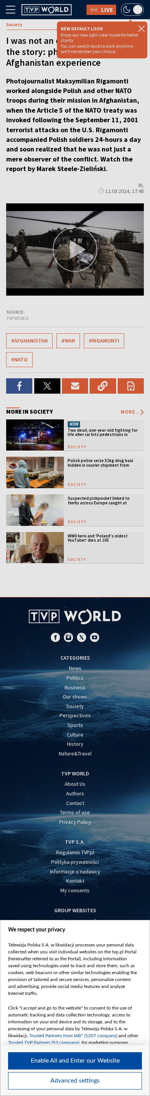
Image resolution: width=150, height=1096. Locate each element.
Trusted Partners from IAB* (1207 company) (73, 1035)
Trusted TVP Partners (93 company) (43, 1042)
